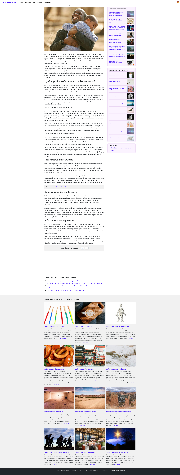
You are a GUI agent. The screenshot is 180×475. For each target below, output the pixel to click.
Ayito (123, 470)
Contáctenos (105, 470)
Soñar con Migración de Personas (56, 452)
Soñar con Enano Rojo (61, 187)
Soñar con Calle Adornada (84, 369)
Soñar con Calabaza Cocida (54, 369)
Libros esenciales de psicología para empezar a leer (63, 281)
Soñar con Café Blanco (83, 326)
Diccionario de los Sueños (44, 2)
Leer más (63, 338)
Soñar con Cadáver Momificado (117, 326)
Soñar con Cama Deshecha (116, 369)
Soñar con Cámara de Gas (53, 412)
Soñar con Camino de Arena (85, 412)
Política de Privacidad (63, 470)
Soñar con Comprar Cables (54, 326)
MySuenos (94, 473)
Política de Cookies (77, 470)
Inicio (21, 2)
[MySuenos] (8, 2)
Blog (34, 2)
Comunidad (27, 2)
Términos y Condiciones (92, 470)
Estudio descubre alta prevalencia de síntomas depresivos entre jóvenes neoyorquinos (74, 283)
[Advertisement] (74, 263)
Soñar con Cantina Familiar (85, 452)
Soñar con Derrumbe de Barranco (118, 412)
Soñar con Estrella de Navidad (117, 452)
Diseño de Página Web (116, 470)
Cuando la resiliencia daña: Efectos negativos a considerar (65, 290)
